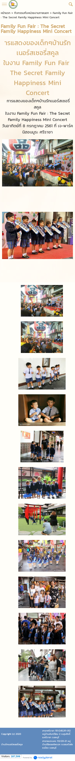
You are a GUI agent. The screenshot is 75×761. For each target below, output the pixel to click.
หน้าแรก (5, 13)
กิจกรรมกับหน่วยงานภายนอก (31, 13)
